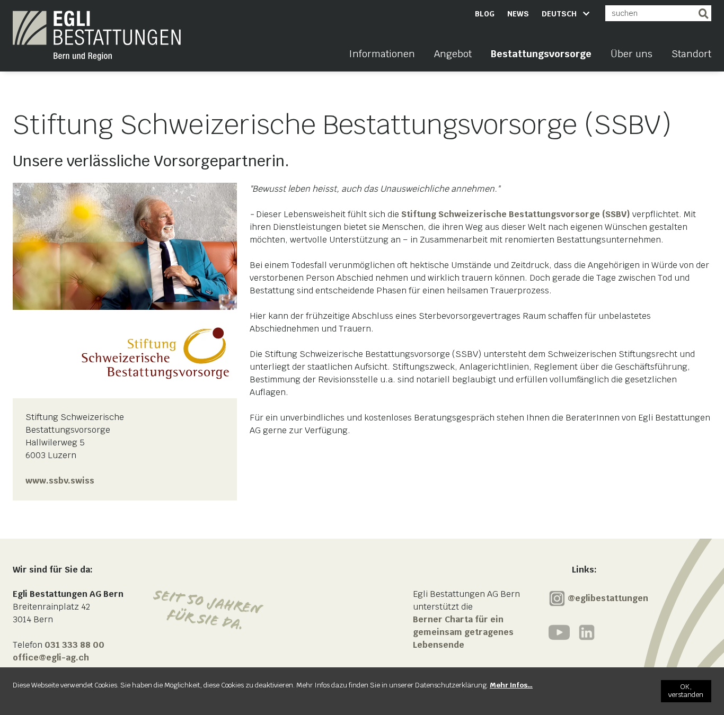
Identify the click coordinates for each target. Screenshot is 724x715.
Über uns (631, 54)
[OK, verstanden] (686, 691)
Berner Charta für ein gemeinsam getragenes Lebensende (463, 632)
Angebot (453, 54)
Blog (485, 14)
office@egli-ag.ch (51, 657)
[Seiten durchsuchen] (703, 13)
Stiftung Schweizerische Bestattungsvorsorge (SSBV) (515, 214)
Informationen (382, 54)
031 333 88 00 (74, 644)
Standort (691, 54)
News (518, 14)
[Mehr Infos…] (511, 685)
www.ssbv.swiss (59, 480)
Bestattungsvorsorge (541, 54)
